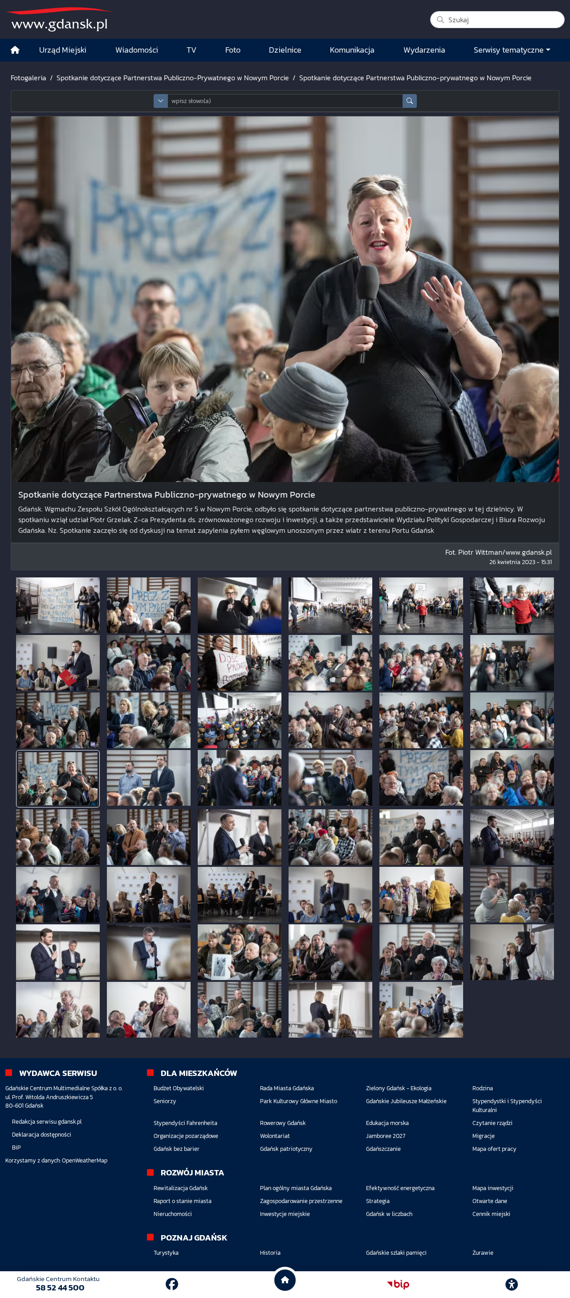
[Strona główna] (15, 50)
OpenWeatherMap (84, 1160)
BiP (16, 1147)
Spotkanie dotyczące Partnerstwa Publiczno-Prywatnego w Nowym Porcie (173, 77)
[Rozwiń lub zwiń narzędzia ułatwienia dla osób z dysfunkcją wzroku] (511, 1284)
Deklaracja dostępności (41, 1134)
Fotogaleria (28, 77)
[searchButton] (410, 101)
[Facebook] (172, 1284)
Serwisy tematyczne (509, 50)
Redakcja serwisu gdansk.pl (46, 1121)
